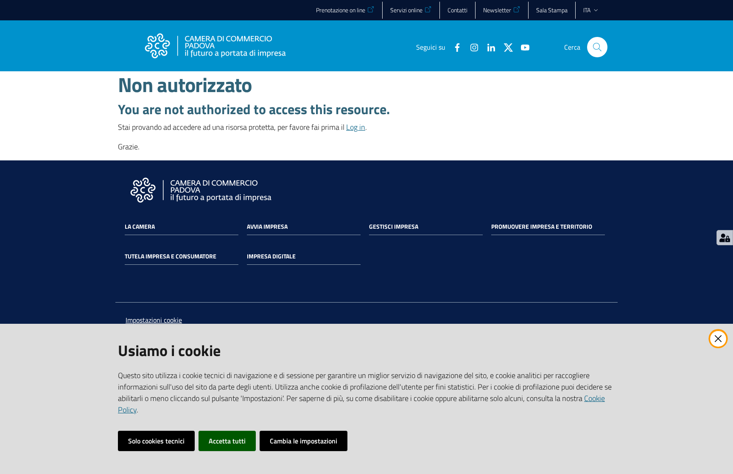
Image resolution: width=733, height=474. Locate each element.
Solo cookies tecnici (156, 441)
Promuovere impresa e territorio (541, 226)
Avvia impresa (267, 226)
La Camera (140, 226)
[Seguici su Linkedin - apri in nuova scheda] (487, 47)
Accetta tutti (227, 441)
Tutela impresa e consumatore (170, 256)
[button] (597, 47)
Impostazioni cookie (154, 320)
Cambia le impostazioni (303, 441)
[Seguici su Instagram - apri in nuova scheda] (470, 47)
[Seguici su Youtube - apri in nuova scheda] (521, 47)
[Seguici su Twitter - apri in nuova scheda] (504, 47)
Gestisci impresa (393, 226)
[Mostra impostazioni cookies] (724, 237)
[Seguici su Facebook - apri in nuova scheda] (453, 47)
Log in (355, 127)
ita (586, 10)
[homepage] (215, 47)
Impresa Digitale (271, 256)
